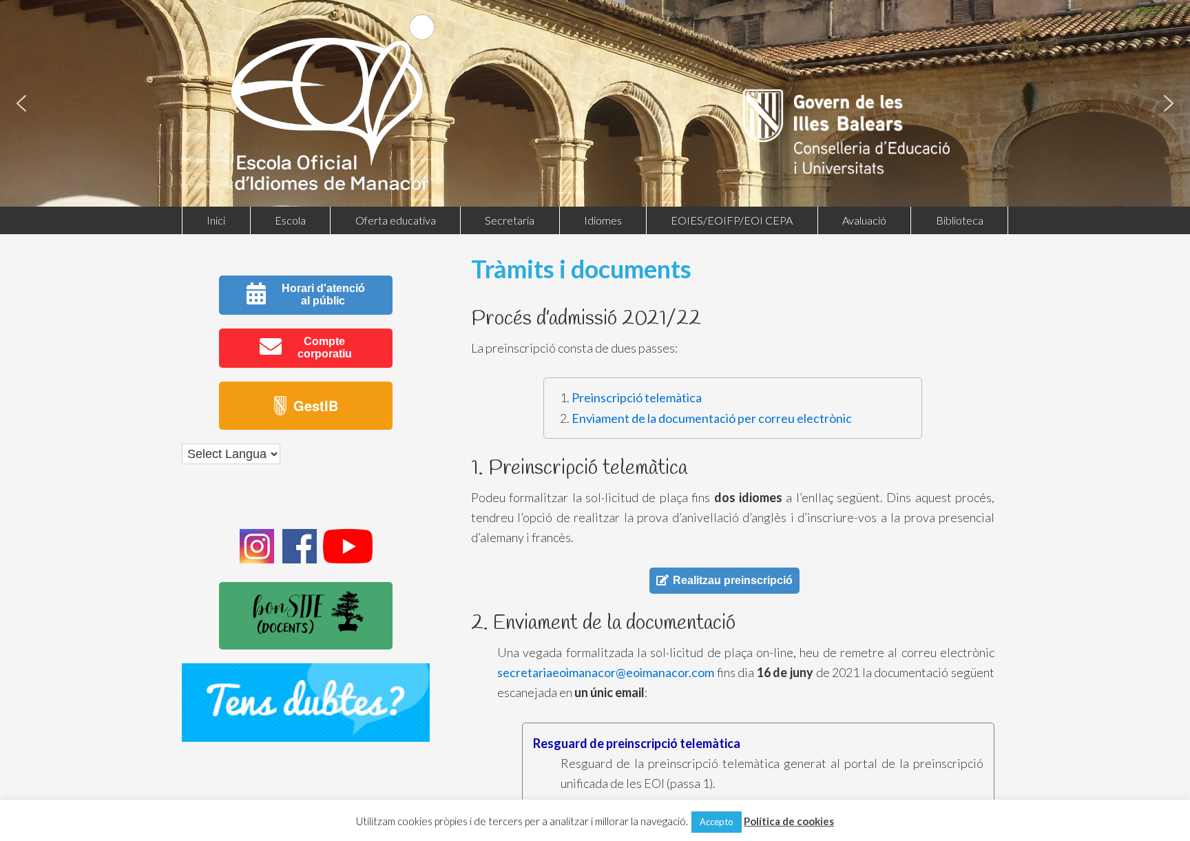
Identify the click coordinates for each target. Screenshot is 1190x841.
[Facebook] (299, 558)
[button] (21, 103)
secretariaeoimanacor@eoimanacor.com (605, 672)
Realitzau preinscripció (733, 580)
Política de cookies (789, 821)
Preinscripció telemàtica (637, 397)
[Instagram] (257, 558)
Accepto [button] (716, 821)
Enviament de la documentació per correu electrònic (712, 418)
